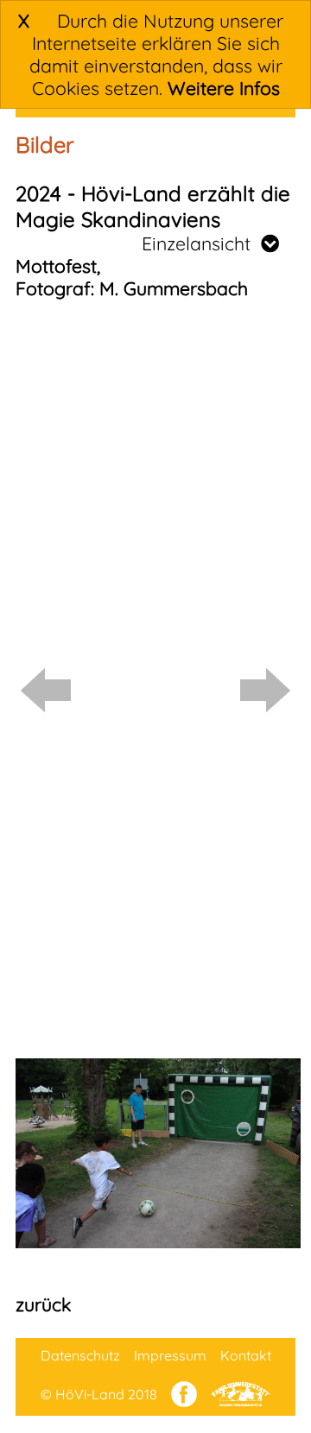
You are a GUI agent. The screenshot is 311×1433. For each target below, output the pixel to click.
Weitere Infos (224, 88)
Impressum (170, 1355)
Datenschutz (80, 1355)
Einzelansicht (201, 243)
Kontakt (245, 1355)
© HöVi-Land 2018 (99, 1394)
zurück (43, 1304)
